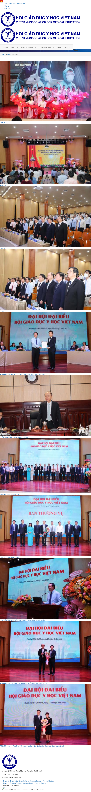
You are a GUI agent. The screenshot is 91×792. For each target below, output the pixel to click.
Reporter (6, 783)
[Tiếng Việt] (1, 1)
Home (5, 47)
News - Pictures (34, 783)
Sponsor (13, 783)
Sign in (6, 6)
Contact (43, 783)
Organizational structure (27, 781)
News (59, 47)
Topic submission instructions (14, 4)
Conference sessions (46, 47)
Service (66, 47)
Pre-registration (48, 781)
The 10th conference (28, 47)
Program (39, 781)
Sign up (7, 8)
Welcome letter (13, 781)
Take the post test (22, 783)
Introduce (14, 47)
